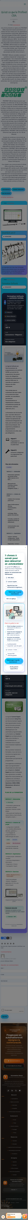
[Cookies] (3, 1217)
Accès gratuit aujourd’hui (14, 668)
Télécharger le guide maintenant (14, 593)
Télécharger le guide (19, 1217)
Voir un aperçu (11, 599)
